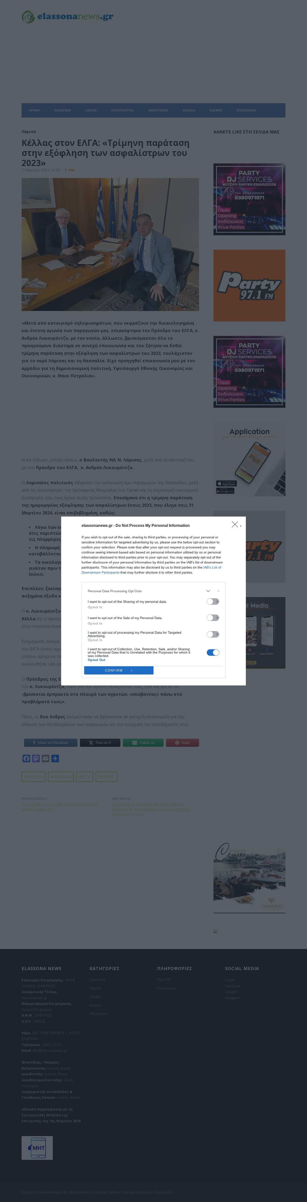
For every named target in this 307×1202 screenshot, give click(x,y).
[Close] (236, 525)
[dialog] (153, 601)
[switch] (213, 601)
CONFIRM (114, 670)
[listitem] (153, 590)
